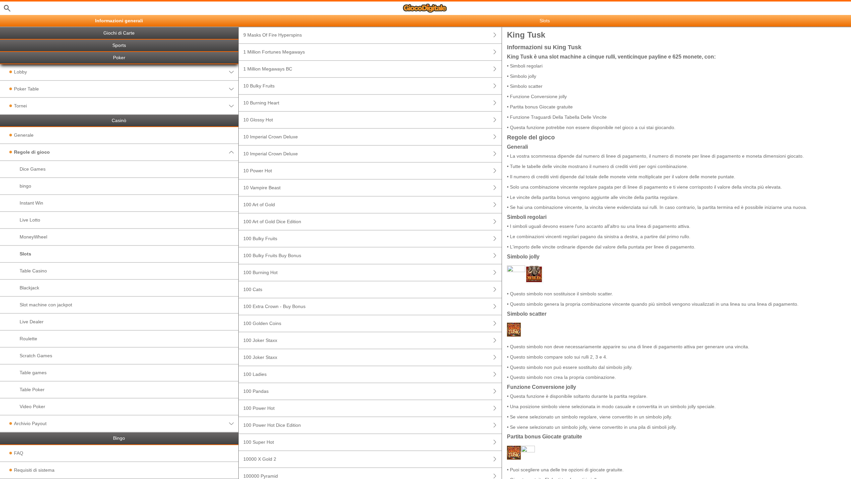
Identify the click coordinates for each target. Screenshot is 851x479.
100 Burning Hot (260, 272)
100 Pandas (256, 391)
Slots (25, 253)
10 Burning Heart (261, 102)
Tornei (20, 105)
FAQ (18, 453)
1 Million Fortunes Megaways (274, 52)
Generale (24, 135)
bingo (25, 186)
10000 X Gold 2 (259, 459)
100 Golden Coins (262, 323)
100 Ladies (255, 374)
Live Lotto (30, 220)
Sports (119, 45)
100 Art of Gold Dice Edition (272, 221)
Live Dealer (32, 321)
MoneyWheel (33, 237)
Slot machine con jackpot (46, 304)
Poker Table (26, 88)
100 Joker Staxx (260, 340)
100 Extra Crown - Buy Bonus (274, 306)
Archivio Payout (30, 423)
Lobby (20, 72)
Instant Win (31, 203)
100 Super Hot (258, 442)
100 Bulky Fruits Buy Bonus (272, 255)
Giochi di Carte (119, 33)
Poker (119, 57)
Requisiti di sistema (34, 470)
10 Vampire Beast (262, 187)
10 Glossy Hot (258, 119)
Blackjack (29, 287)
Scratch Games (36, 355)
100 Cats (252, 289)
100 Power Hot (259, 408)
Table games (33, 372)
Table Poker (32, 389)
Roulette (28, 338)
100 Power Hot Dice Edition (272, 425)
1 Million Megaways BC (267, 69)
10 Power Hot (257, 170)
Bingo (119, 438)
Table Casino (33, 270)
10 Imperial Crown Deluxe (270, 136)
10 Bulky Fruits (259, 85)
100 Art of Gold (259, 204)
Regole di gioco (32, 152)
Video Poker (32, 406)
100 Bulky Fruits (260, 238)
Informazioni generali (119, 20)
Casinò (119, 120)
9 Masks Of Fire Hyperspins (272, 35)
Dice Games (33, 169)
